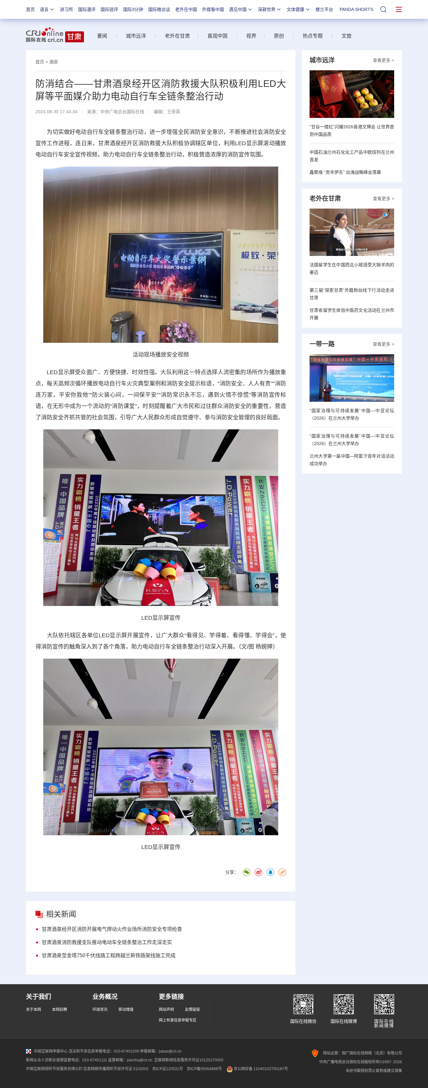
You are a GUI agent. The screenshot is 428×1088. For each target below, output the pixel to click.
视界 (251, 36)
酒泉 (53, 61)
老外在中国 (186, 9)
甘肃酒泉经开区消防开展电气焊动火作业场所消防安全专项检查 (112, 929)
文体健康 (295, 9)
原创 (279, 36)
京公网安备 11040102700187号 (260, 1069)
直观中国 (217, 36)
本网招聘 (59, 1009)
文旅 (347, 36)
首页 (30, 9)
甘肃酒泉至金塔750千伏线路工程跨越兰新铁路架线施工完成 (108, 955)
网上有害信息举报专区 (177, 1020)
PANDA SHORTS (356, 9)
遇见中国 (238, 9)
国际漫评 (87, 9)
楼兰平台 (324, 9)
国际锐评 (109, 9)
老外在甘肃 (178, 36)
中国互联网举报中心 (51, 1051)
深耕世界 (266, 9)
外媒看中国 (213, 9)
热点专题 (313, 36)
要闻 (102, 36)
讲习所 (66, 9)
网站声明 (166, 1009)
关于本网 (33, 1009)
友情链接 (192, 1009)
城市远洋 (136, 36)
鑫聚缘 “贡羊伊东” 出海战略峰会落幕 (345, 172)
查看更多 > (383, 60)
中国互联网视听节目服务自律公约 (54, 1069)
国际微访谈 (159, 9)
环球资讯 (99, 1009)
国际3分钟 (133, 9)
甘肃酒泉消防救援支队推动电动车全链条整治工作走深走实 (107, 942)
